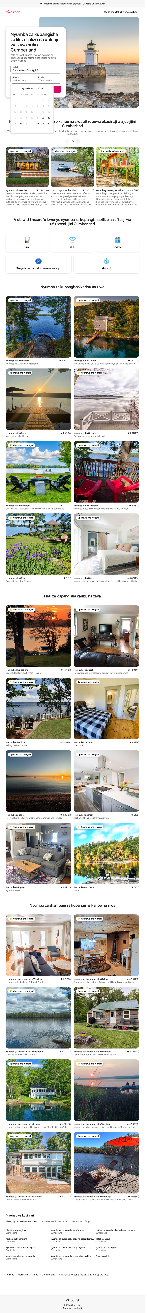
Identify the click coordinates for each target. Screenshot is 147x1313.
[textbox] (23, 80)
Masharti (78, 1308)
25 (21, 123)
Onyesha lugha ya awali (94, 3)
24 (15, 123)
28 (37, 123)
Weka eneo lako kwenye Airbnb (120, 12)
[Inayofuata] (78, 141)
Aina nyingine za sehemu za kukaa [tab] (21, 1221)
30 (49, 123)
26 (26, 123)
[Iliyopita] (67, 141)
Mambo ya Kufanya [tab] (81, 1221)
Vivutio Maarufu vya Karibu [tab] (54, 1221)
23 (49, 118)
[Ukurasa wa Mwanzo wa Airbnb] (13, 12)
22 (43, 118)
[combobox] (36, 70)
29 (43, 123)
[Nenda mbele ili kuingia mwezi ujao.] (48, 88)
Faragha (67, 1308)
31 (15, 129)
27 (32, 123)
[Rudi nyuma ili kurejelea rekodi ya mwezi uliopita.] (15, 88)
